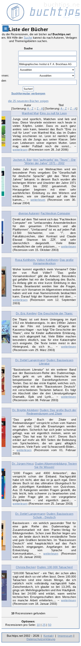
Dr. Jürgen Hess (22, 463)
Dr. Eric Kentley (26, 313)
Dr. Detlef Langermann (30, 360)
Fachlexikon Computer (55, 213)
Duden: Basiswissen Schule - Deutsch (53, 515)
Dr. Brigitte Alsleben (25, 410)
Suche (28, 37)
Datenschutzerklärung (41, 639)
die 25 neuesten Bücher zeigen (28, 101)
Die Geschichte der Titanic (55, 313)
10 (38, 624)
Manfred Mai (30, 113)
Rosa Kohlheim (25, 259)
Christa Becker (25, 567)
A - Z (30, 108)
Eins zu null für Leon (53, 113)
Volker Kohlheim (47, 259)
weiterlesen (20, 149)
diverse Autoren (28, 213)
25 (44, 624)
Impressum (65, 635)
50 (49, 624)
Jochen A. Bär (22, 159)
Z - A (40, 108)
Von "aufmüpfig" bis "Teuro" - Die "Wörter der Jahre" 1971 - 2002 (50, 161)
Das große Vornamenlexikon (53, 261)
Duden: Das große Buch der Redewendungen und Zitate (51, 411)
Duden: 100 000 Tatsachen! (55, 567)
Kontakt (48, 635)
